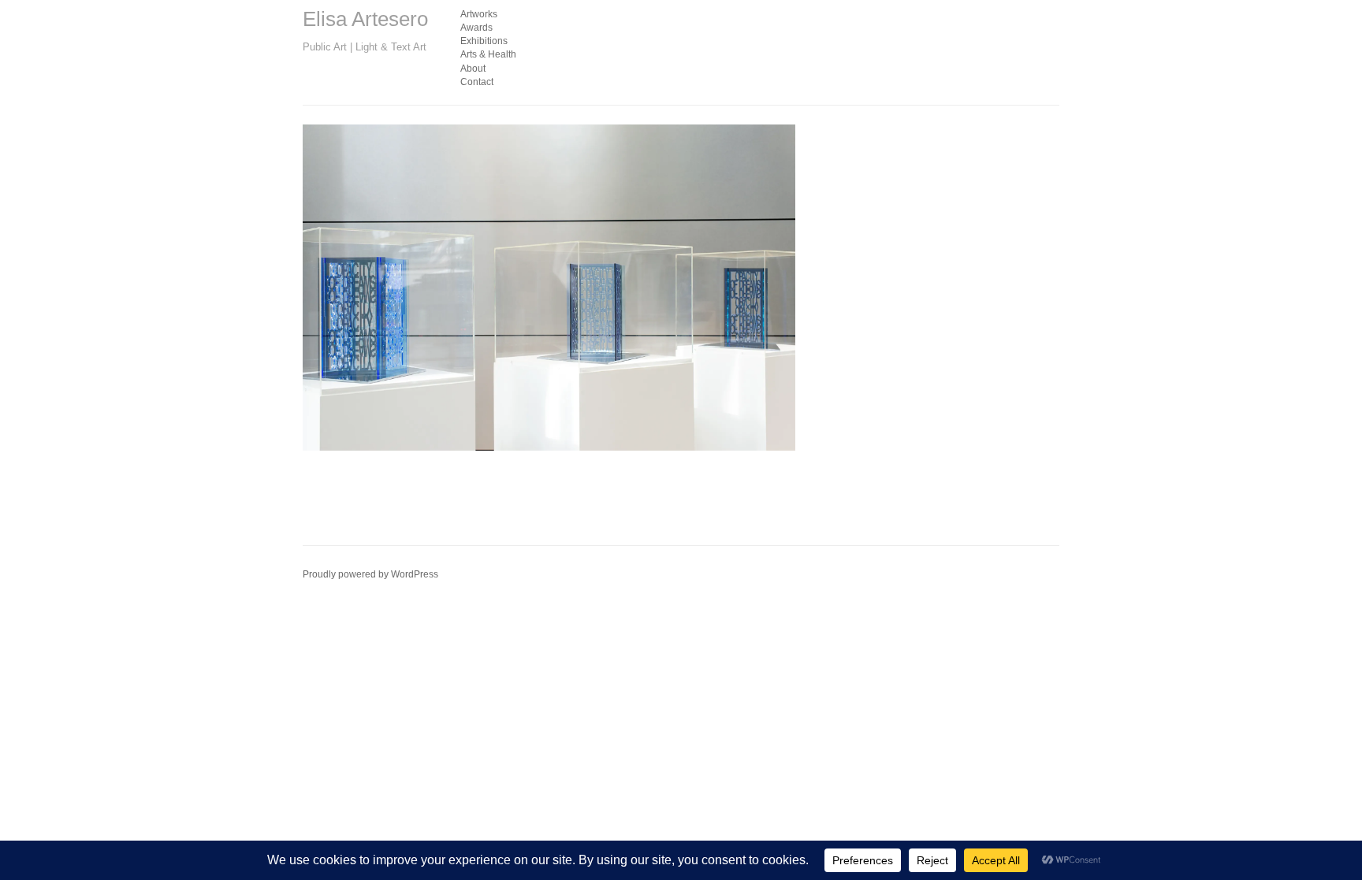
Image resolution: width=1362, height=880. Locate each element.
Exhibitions (484, 41)
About (473, 68)
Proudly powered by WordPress (370, 574)
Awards (476, 28)
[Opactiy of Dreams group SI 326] (549, 287)
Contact (476, 82)
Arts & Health (488, 54)
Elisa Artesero (365, 19)
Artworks (478, 14)
